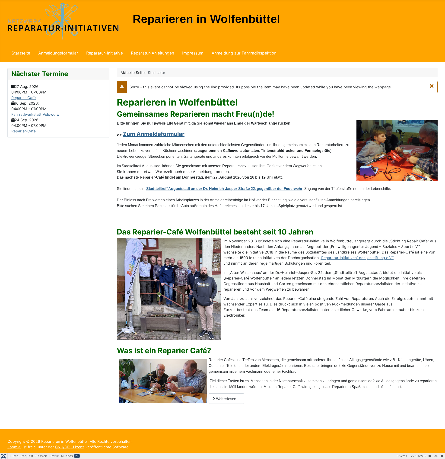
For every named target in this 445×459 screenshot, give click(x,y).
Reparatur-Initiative (104, 53)
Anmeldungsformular (58, 53)
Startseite (21, 53)
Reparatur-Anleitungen (152, 53)
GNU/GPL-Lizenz (69, 447)
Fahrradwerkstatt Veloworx (35, 114)
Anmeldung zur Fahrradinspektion (244, 53)
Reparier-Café (23, 97)
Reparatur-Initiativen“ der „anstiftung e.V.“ (357, 257)
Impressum (192, 53)
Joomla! (14, 447)
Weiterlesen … (227, 398)
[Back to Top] (436, 450)
